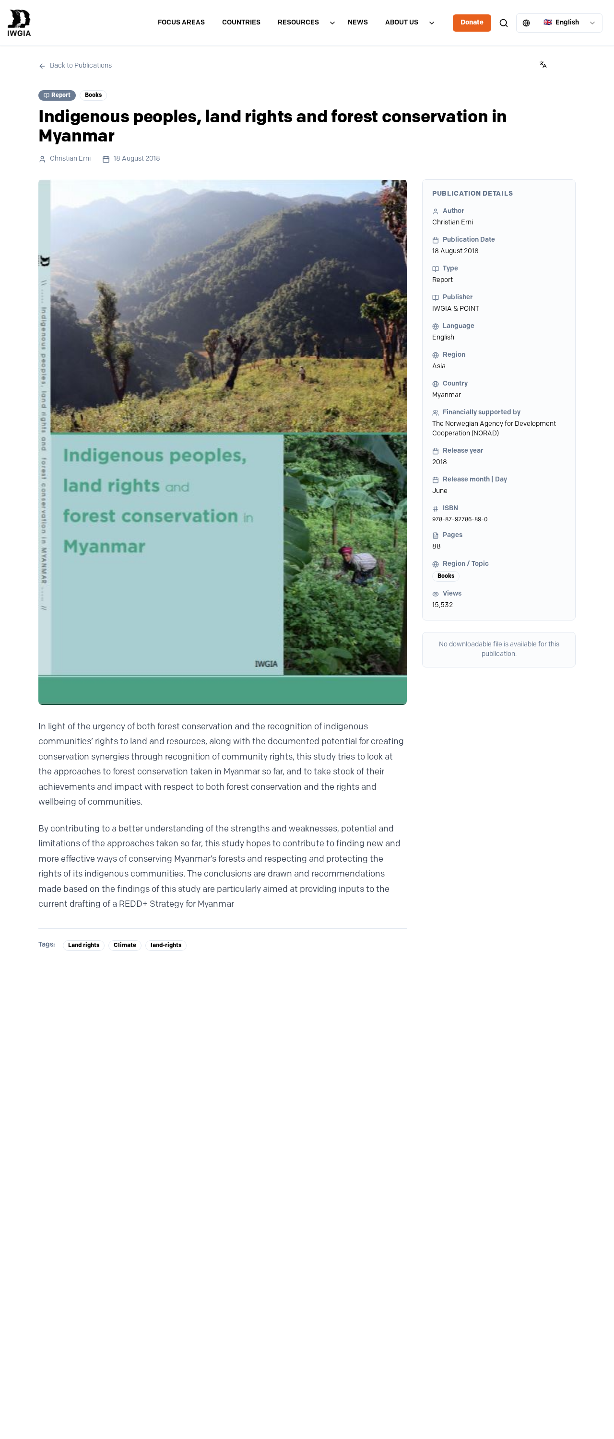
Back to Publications (81, 66)
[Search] (503, 23)
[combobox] (559, 23)
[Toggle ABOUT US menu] (431, 23)
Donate (472, 22)
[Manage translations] (543, 64)
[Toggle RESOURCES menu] (332, 23)
